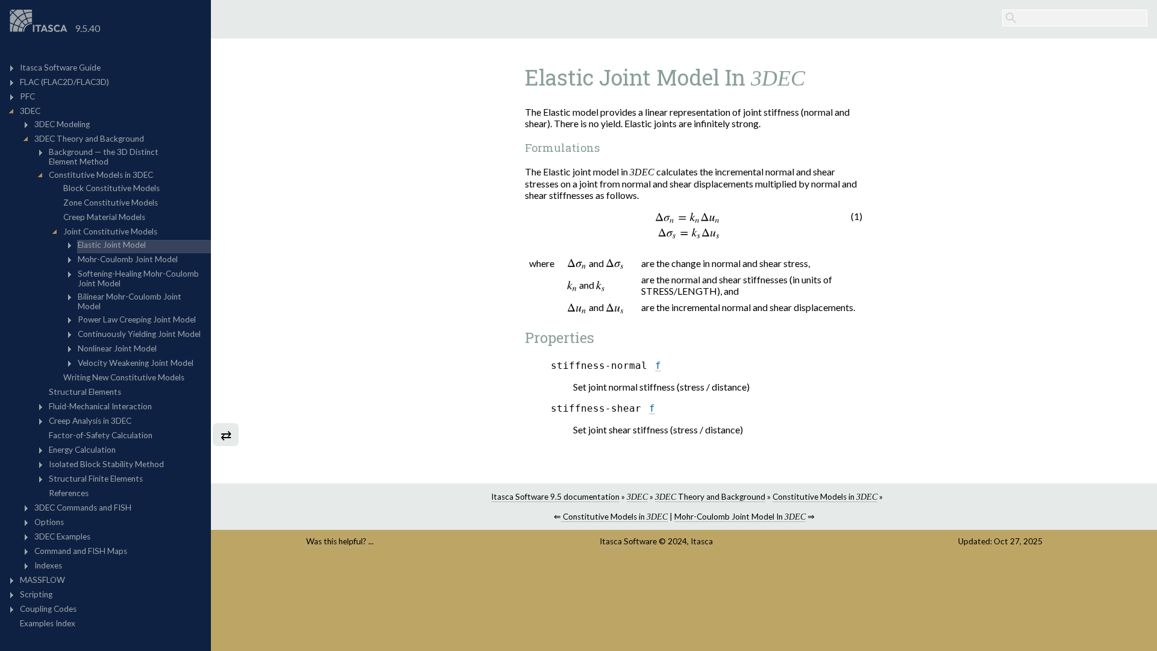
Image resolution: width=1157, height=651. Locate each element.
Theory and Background (710, 497)
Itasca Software (628, 541)
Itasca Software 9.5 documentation (555, 497)
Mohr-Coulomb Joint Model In (740, 516)
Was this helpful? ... (340, 541)
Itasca (702, 541)
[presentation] (688, 224)
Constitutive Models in (825, 497)
